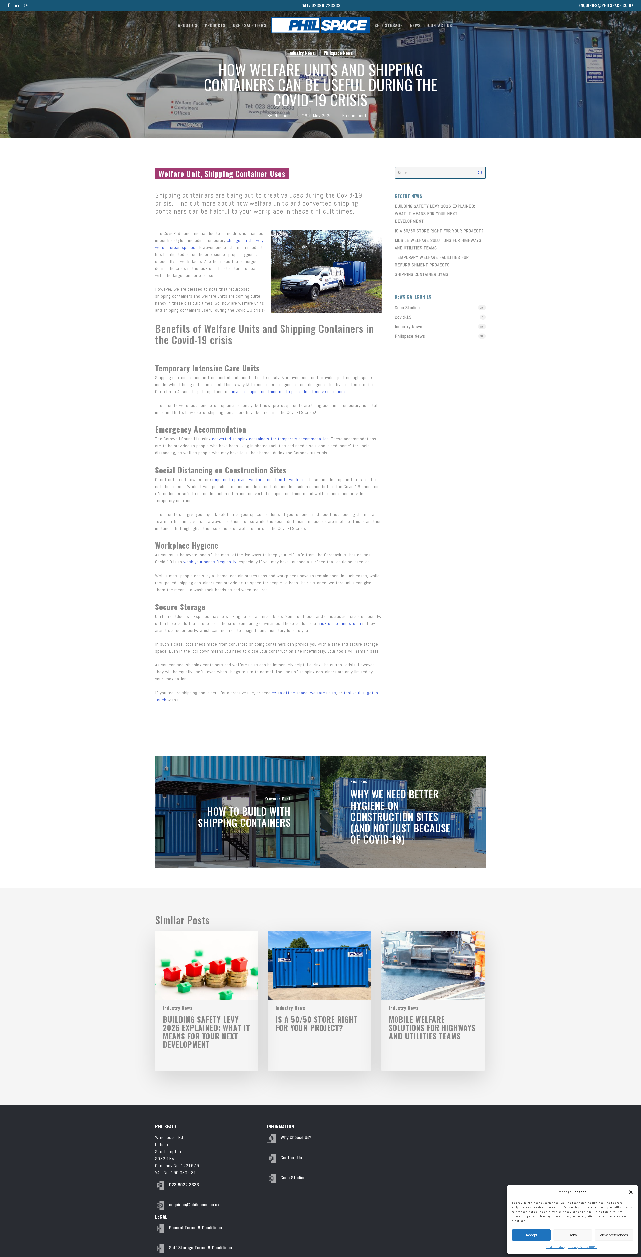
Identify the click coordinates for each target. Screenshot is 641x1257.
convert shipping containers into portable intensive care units (288, 391)
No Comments (355, 115)
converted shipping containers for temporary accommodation (270, 439)
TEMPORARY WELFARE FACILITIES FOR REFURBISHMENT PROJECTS (432, 261)
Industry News (301, 53)
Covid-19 (403, 317)
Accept (531, 1235)
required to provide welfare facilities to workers (258, 479)
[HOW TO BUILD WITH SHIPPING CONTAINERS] (237, 812)
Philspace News (338, 53)
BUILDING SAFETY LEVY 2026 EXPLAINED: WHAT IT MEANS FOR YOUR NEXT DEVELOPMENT (435, 213)
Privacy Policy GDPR (582, 1247)
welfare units (323, 693)
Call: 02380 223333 (320, 5)
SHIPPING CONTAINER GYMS (421, 274)
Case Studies (407, 307)
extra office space (290, 693)
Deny (572, 1235)
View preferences (614, 1235)
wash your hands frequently (209, 562)
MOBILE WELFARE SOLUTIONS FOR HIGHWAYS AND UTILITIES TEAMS (438, 244)
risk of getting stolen (340, 623)
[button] (630, 1192)
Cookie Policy (555, 1247)
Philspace (282, 115)
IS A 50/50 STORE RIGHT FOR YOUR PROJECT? (439, 231)
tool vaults (354, 693)
